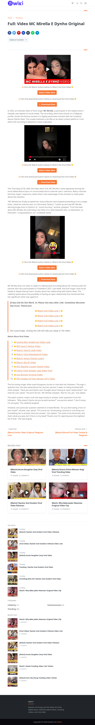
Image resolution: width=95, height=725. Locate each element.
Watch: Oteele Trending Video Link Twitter (36, 666)
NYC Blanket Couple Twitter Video (33, 366)
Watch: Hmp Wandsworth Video (32, 354)
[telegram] (72, 3)
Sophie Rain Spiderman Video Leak (33, 342)
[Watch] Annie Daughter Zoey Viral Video (35, 555)
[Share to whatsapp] (33, 33)
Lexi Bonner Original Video (29, 374)
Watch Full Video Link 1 (48, 310)
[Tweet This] (14, 33)
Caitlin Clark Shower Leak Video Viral (34, 370)
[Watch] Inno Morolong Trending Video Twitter (38, 678)
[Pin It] (19, 33)
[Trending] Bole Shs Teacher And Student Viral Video (40, 579)
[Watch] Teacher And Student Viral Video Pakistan (39, 532)
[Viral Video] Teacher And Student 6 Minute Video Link (41, 544)
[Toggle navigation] (85, 3)
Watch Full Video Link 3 (48, 320)
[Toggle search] (81, 3)
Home (59, 722)
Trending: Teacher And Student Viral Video (36, 567)
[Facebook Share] (9, 33)
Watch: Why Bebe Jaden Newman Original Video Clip (67, 504)
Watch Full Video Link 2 (48, 315)
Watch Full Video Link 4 (48, 325)
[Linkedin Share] (23, 33)
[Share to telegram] (37, 33)
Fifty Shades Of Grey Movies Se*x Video (35, 378)
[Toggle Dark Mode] (77, 3)
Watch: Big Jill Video (26, 362)
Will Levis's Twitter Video (28, 346)
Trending (22, 529)
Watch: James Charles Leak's (30, 358)
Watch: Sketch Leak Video (29, 350)
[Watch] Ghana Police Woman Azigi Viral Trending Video (68, 470)
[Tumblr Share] (28, 33)
